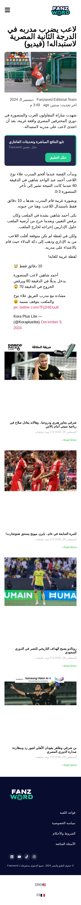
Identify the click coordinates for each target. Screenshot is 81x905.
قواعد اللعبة (67, 812)
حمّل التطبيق (58, 157)
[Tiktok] (27, 857)
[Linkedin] (12, 857)
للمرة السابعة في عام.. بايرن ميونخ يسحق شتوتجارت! (41, 534)
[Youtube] (19, 857)
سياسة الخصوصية (63, 823)
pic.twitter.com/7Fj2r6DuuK (36, 307)
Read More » (68, 440)
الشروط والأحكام (64, 833)
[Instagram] (34, 857)
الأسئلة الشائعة (65, 844)
